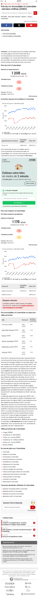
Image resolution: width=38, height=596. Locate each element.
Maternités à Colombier (10, 481)
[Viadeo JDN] (28, 590)
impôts (3, 389)
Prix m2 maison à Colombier (12, 36)
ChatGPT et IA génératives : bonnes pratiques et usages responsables (14, 523)
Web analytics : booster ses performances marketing (16, 530)
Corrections (23, 574)
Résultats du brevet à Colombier (13, 494)
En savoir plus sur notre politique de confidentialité (15, 206)
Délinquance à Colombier (11, 464)
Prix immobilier (16, 4)
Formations (8, 518)
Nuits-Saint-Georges (14, 16)
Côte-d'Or (25, 4)
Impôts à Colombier (9, 466)
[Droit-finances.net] (28, 587)
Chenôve (4, 352)
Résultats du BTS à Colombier (12, 496)
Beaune (24, 16)
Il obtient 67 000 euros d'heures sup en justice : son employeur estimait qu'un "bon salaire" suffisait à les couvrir (18, 560)
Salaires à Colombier (9, 454)
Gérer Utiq (5, 574)
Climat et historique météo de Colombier (16, 471)
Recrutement (7, 572)
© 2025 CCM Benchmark (23, 575)
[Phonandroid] (28, 594)
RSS (18, 574)
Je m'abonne (18, 202)
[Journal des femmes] (10, 583)
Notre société (22, 571)
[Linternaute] (10, 587)
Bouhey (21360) (8, 444)
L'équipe (16, 571)
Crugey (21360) (8, 432)
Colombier (6, 452)
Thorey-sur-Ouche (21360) (11, 437)
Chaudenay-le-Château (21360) (13, 439)
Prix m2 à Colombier (9, 33)
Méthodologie (33, 96)
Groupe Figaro (12, 575)
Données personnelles (16, 572)
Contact (33, 571)
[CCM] (28, 583)
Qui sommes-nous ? (7, 571)
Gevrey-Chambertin (8, 341)
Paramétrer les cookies (28, 572)
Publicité (28, 571)
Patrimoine (7, 4)
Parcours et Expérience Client (12, 535)
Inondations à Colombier (11, 461)
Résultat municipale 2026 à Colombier (15, 488)
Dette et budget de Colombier (13, 469)
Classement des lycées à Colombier (14, 474)
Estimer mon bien (30, 183)
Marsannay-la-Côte (7, 346)
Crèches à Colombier (10, 479)
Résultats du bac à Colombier (12, 491)
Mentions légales (31, 574)
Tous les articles (12, 574)
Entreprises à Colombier (11, 457)
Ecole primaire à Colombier (12, 476)
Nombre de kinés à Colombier (12, 459)
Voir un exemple (31, 510)
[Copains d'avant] (10, 590)
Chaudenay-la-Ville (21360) (12, 435)
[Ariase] (10, 594)
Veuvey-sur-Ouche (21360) (12, 442)
